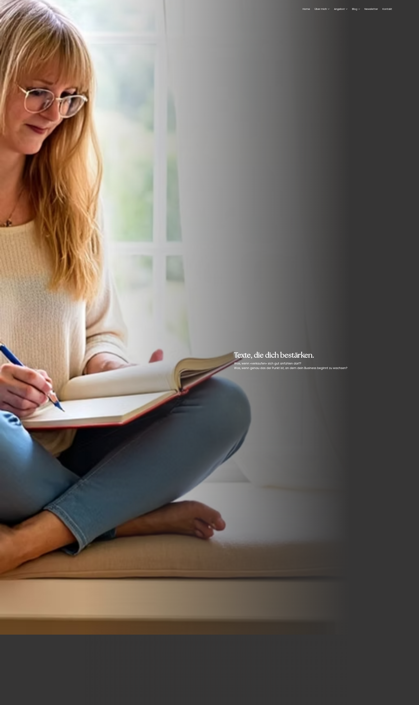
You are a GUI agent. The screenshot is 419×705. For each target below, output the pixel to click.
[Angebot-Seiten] (346, 9)
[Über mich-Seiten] (328, 9)
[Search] (357, 9)
